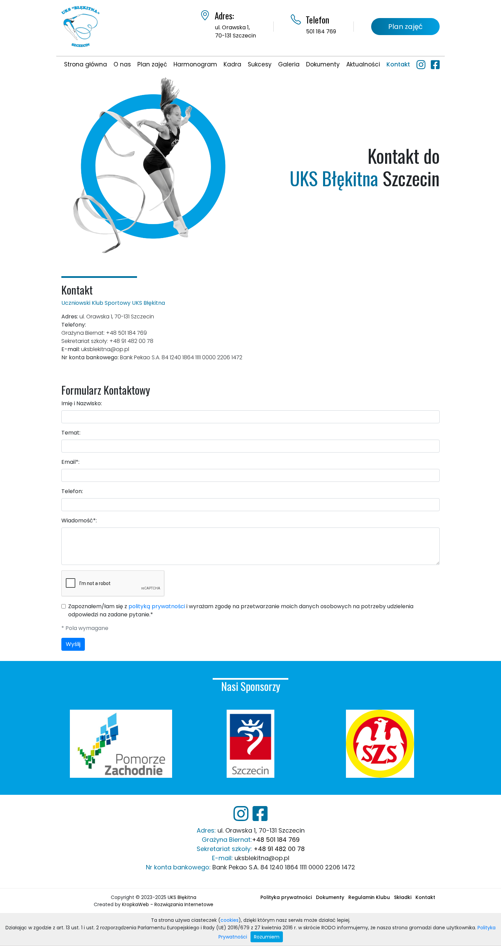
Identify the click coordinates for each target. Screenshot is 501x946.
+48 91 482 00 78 (279, 849)
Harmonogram (195, 64)
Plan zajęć (405, 26)
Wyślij (73, 644)
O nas (122, 64)
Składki (402, 897)
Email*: (70, 462)
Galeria (289, 64)
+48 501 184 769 (276, 839)
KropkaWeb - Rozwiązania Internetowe (167, 904)
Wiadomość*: (79, 520)
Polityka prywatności (286, 897)
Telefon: (72, 491)
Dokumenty (323, 64)
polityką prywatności (156, 606)
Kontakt (398, 64)
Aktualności (363, 64)
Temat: (70, 433)
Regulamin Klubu (369, 897)
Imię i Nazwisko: (81, 403)
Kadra (232, 64)
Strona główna (85, 64)
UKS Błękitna (182, 897)
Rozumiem (266, 936)
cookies (230, 920)
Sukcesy (260, 64)
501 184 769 (321, 31)
